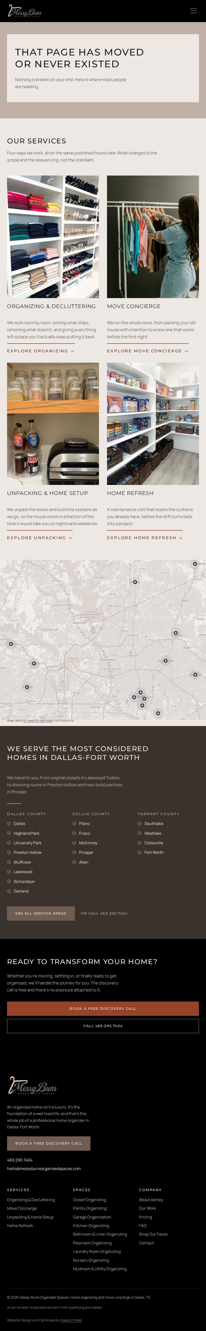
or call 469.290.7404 (104, 913)
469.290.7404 (19, 1160)
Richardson (24, 881)
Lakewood (23, 871)
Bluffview (22, 862)
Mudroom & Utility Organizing (100, 1268)
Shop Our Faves (153, 1234)
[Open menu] (193, 11)
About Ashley (151, 1199)
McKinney (88, 843)
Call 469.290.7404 (103, 1026)
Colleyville (153, 843)
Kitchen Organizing (91, 1225)
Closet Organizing (89, 1199)
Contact (146, 1243)
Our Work (147, 1208)
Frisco (84, 833)
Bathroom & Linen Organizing (100, 1234)
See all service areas (40, 913)
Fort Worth (154, 852)
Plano (84, 823)
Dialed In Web (71, 1320)
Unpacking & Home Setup (30, 1217)
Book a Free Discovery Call (103, 1008)
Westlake (152, 833)
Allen (83, 862)
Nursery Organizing (91, 1260)
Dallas (19, 823)
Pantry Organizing (90, 1208)
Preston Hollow (27, 852)
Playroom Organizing (92, 1243)
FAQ (142, 1225)
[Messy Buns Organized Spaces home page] (25, 11)
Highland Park (26, 833)
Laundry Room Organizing (97, 1251)
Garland (21, 891)
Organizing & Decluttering (31, 1199)
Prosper (86, 852)
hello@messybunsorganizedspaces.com (44, 1168)
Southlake (153, 823)
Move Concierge (22, 1208)
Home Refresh (20, 1225)
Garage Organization (92, 1217)
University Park (27, 843)
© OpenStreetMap (38, 720)
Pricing (145, 1217)
